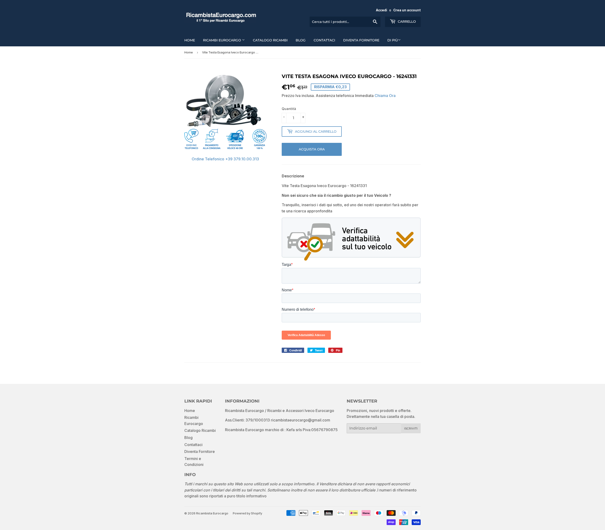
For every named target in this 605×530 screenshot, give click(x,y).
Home (189, 40)
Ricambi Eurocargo (222, 40)
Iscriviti (411, 428)
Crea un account (407, 10)
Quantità (289, 109)
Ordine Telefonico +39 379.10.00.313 (225, 159)
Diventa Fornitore (361, 40)
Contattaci (324, 40)
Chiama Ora (385, 95)
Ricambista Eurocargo (212, 513)
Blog (301, 40)
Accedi (381, 10)
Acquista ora (312, 149)
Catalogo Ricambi (270, 40)
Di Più (392, 40)
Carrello (406, 21)
